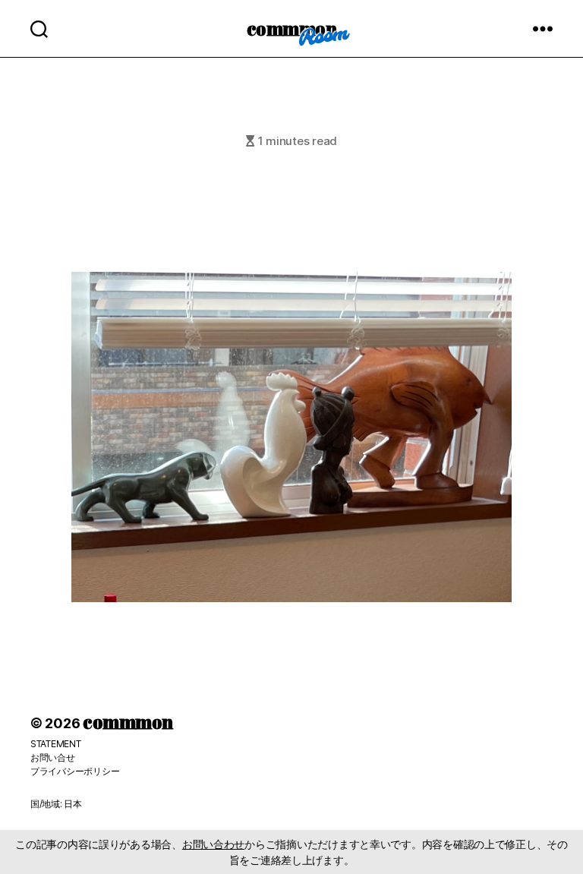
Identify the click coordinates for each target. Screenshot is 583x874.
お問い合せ (52, 757)
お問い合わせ (213, 844)
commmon (292, 28)
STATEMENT (55, 743)
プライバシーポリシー (74, 771)
